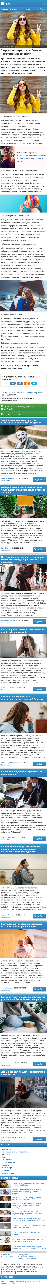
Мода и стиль (8, 1173)
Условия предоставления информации (17, 1281)
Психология (5, 481)
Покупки (6, 1170)
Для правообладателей (27, 1259)
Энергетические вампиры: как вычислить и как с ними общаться (21, 421)
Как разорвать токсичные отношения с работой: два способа (22, 630)
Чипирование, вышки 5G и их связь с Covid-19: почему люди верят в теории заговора (23, 490)
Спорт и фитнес (9, 1162)
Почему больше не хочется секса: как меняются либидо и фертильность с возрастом (22, 559)
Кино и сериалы (9, 1168)
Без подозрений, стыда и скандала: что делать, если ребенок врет (21, 925)
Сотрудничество (24, 1255)
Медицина (6, 1149)
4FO (8, 3)
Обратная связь (7, 1257)
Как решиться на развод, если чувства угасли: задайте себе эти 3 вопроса (23, 998)
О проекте (5, 1255)
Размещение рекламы (27, 1257)
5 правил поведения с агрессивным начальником (21, 772)
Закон (4, 1157)
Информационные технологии (15, 1152)
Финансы (6, 1154)
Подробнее (39, 479)
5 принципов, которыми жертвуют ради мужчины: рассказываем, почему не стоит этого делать (21, 849)
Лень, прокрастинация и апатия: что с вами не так (23, 1073)
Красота (5, 1165)
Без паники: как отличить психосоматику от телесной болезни (22, 698)
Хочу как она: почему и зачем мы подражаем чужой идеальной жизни (31, 158)
